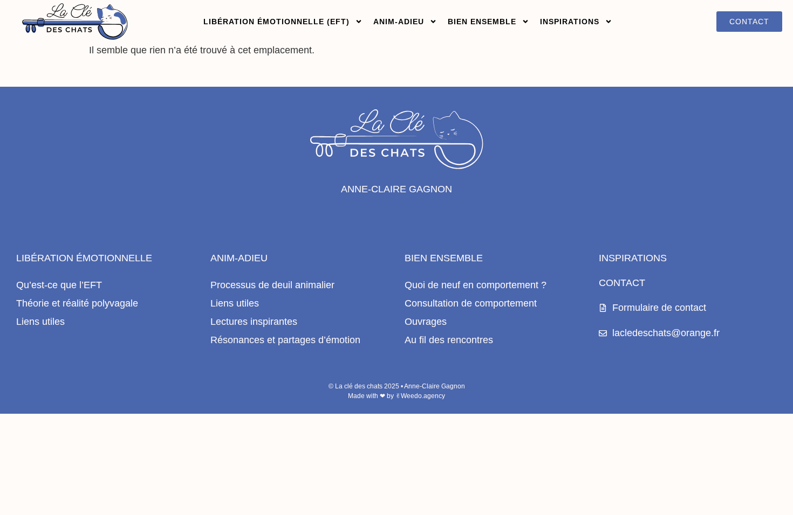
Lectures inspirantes (253, 321)
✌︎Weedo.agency (420, 396)
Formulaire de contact (659, 307)
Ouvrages (426, 321)
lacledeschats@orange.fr (666, 333)
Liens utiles (40, 321)
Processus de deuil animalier (272, 285)
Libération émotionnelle (84, 258)
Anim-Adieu (239, 258)
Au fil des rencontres (449, 340)
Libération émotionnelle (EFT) (276, 21)
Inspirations (569, 21)
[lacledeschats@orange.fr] (603, 333)
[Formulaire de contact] (603, 308)
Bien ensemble (482, 21)
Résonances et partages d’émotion (285, 340)
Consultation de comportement (471, 303)
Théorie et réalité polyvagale (77, 303)
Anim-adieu (398, 21)
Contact (622, 282)
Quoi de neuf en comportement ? (475, 285)
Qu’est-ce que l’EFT (59, 285)
